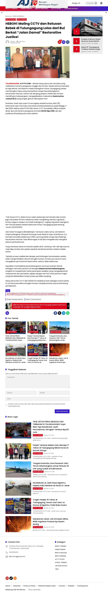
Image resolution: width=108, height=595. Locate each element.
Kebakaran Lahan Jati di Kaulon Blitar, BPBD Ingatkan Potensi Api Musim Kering (58, 360)
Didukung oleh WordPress (15, 590)
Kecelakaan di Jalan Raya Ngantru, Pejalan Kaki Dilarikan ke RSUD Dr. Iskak (15, 360)
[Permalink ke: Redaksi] (7, 42)
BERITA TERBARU (21, 19)
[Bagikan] (68, 42)
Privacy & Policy (29, 586)
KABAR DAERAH (60, 549)
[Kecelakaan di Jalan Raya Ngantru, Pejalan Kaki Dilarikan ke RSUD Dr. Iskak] (15, 349)
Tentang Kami (82, 586)
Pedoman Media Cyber (47, 586)
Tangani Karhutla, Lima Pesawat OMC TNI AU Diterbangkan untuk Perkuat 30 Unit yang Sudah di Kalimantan (58, 338)
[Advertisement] (37, 131)
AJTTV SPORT (60, 559)
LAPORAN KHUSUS (61, 566)
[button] (96, 3)
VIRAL (57, 569)
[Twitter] (59, 313)
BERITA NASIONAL (56, 332)
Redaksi (12, 41)
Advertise (16, 586)
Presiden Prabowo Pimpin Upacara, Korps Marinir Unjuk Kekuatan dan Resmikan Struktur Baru (90, 40)
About (7, 586)
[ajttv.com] (36, 3)
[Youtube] (7, 578)
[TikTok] (11, 578)
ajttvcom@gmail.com (17, 556)
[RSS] (15, 578)
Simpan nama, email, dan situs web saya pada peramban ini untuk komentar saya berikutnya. (36, 405)
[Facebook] (55, 313)
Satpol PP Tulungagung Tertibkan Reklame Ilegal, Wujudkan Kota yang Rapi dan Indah (91, 48)
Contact (62, 586)
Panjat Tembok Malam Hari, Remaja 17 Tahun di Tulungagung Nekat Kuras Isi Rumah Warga (37, 338)
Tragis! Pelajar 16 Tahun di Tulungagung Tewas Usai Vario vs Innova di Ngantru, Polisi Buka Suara (37, 360)
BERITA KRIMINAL (10, 19)
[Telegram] (63, 313)
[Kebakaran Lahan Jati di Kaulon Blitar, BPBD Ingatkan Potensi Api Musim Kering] (59, 349)
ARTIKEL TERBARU (61, 562)
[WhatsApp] (68, 313)
